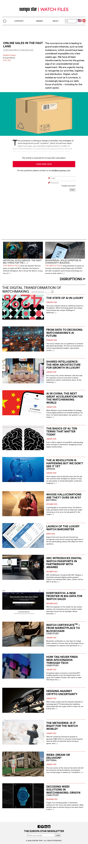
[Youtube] (49, 826)
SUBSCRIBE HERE (44, 164)
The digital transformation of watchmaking (31, 290)
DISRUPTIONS (71, 279)
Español (6, 55)
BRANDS (39, 21)
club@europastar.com (60, 170)
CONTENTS (18, 21)
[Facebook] (39, 826)
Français (12, 55)
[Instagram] (42, 826)
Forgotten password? (68, 186)
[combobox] (42, 291)
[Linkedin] (45, 826)
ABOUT (55, 21)
